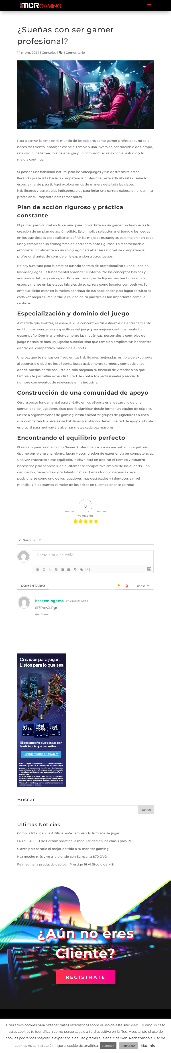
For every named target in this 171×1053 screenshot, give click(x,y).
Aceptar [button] (108, 1045)
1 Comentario (74, 53)
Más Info (148, 1045)
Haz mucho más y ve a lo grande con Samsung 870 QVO (62, 857)
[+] (88, 569)
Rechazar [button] (128, 1045)
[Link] (81, 569)
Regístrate (86, 977)
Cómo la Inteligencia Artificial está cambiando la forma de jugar (68, 833)
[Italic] (44, 569)
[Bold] (38, 569)
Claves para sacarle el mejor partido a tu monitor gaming (63, 849)
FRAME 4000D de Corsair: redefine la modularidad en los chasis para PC (74, 841)
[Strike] (56, 569)
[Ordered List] (62, 569)
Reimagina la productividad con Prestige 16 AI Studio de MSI (65, 864)
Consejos (49, 53)
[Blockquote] (75, 569)
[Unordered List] (69, 569)
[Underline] (50, 569)
